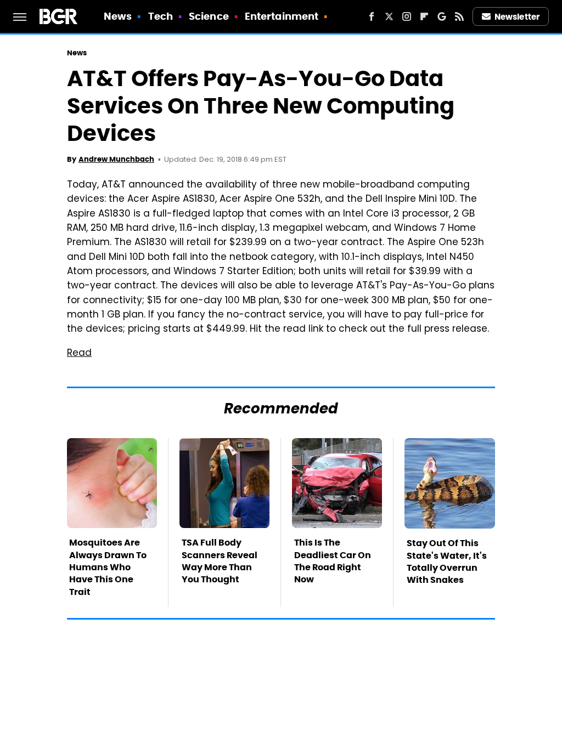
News (118, 16)
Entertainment (281, 16)
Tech (160, 16)
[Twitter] (389, 16)
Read (79, 353)
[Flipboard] (424, 16)
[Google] (441, 16)
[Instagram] (406, 16)
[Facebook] (371, 16)
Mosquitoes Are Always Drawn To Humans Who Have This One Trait (108, 567)
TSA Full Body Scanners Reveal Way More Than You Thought (219, 561)
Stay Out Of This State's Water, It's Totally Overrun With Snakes (447, 561)
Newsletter (516, 17)
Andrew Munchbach (116, 159)
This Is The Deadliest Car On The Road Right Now (332, 561)
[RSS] (459, 16)
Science (209, 16)
